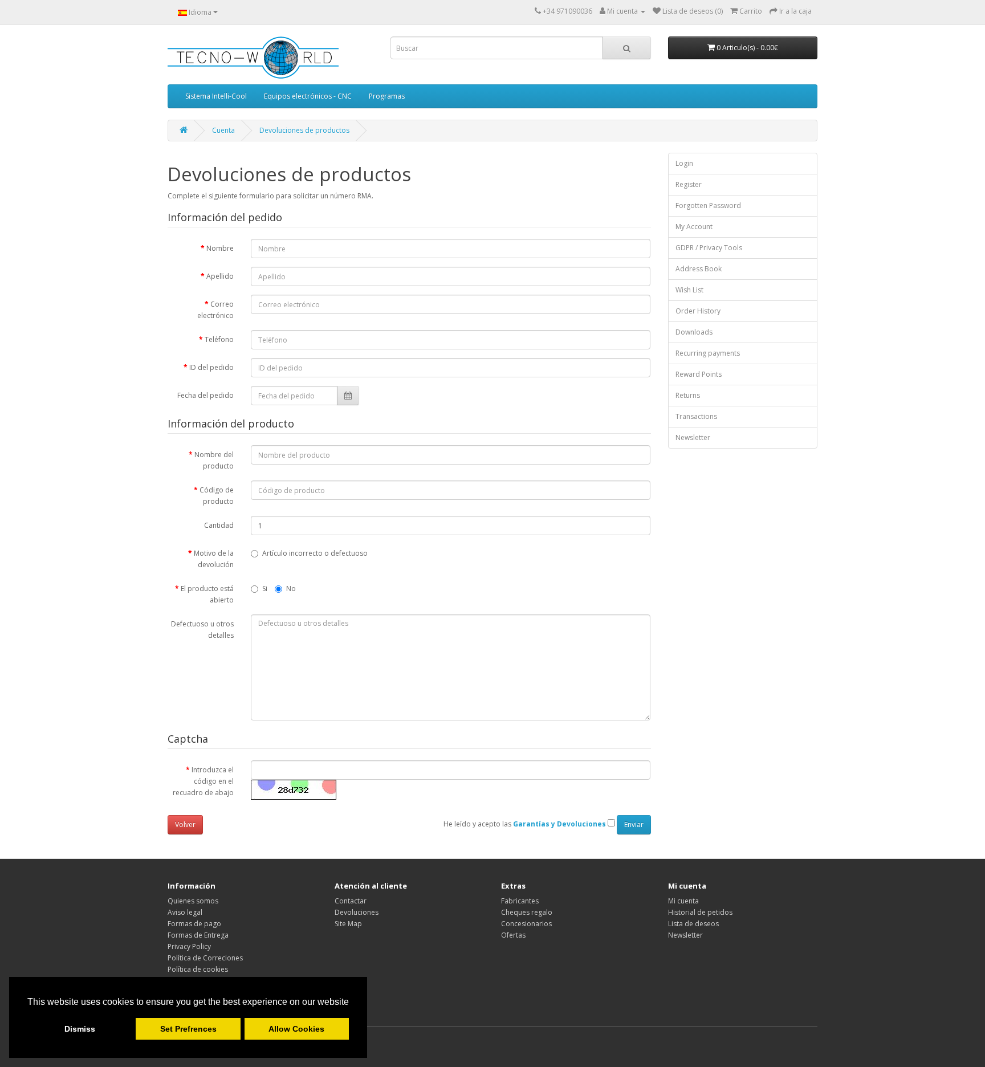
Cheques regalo (526, 912)
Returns (687, 395)
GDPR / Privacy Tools (708, 248)
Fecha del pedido (205, 395)
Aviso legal (185, 912)
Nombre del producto (214, 460)
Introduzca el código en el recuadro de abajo (203, 781)
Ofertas (513, 935)
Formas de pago (194, 923)
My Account (694, 226)
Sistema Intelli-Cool (216, 96)
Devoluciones (356, 912)
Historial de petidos (700, 912)
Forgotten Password (708, 205)
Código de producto (217, 495)
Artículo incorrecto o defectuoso (315, 553)
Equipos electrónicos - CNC (308, 96)
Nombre (220, 248)
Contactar (351, 901)
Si (264, 588)
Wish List (689, 290)
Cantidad (219, 525)
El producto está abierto (207, 594)
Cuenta (223, 130)
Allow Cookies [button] (296, 1028)
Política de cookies (198, 969)
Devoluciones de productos (304, 130)
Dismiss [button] (79, 1028)
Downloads (694, 332)
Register (688, 184)
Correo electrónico (215, 309)
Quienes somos (193, 901)
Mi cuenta (683, 901)
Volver (185, 824)
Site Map (348, 923)
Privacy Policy (189, 946)
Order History (698, 311)
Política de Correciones (205, 958)
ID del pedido (211, 367)
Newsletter (692, 437)
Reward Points (698, 374)
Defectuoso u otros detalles (202, 629)
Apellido (220, 276)
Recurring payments (707, 353)
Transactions (696, 416)
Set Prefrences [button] (188, 1028)
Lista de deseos (693, 923)
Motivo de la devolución (214, 558)
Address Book (698, 269)
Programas (387, 96)
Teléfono (219, 339)
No (291, 588)
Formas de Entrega (198, 935)
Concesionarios (526, 923)
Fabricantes (520, 901)
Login (684, 163)
